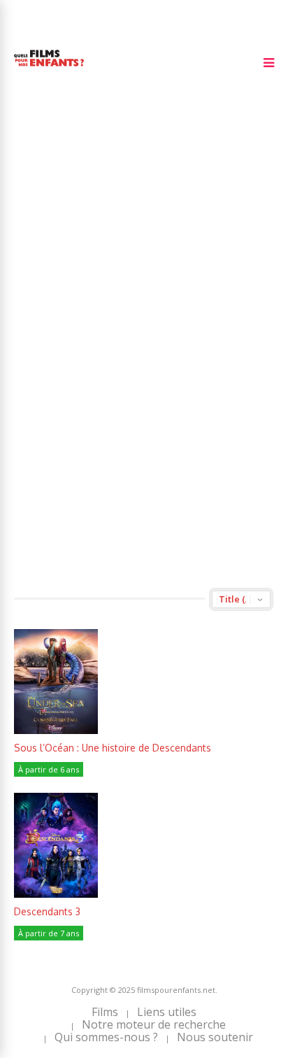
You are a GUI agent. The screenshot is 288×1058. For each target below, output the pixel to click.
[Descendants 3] (56, 894)
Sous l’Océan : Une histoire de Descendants (112, 748)
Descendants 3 (47, 911)
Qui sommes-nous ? (106, 1037)
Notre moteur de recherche (154, 1024)
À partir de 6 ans (48, 769)
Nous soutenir (215, 1037)
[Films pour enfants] (49, 69)
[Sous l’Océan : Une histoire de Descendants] (56, 730)
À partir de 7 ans (48, 933)
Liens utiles (166, 1011)
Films (105, 1011)
